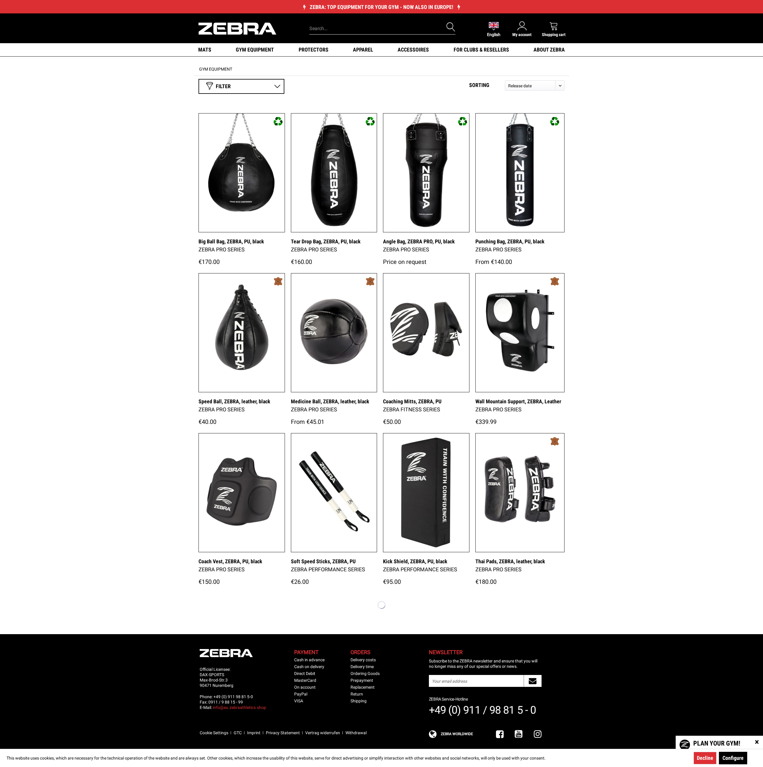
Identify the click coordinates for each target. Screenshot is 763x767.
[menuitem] (372, 19)
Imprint (253, 732)
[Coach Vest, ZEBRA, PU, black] (241, 492)
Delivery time (362, 666)
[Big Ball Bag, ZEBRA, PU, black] (241, 172)
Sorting (479, 85)
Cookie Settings (214, 732)
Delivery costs (363, 659)
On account (305, 687)
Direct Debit (304, 673)
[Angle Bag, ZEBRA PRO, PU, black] (426, 172)
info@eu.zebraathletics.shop (239, 707)
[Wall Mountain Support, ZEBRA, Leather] (520, 332)
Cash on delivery (309, 666)
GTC (238, 732)
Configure (733, 758)
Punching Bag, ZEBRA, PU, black (510, 241)
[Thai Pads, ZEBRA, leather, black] (520, 492)
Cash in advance (309, 659)
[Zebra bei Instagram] (538, 734)
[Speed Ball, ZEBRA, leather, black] (241, 332)
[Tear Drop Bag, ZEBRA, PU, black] (334, 172)
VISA (298, 700)
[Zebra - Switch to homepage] (237, 28)
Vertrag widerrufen (322, 732)
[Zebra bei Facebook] (500, 734)
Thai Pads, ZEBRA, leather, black (510, 561)
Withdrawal (356, 732)
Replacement (363, 687)
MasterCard (305, 680)
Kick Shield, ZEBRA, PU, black (415, 561)
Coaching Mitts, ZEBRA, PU (412, 401)
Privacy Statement (283, 732)
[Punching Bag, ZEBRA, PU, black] (520, 172)
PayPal (300, 694)
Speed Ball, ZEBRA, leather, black (234, 401)
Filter (223, 86)
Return (357, 694)
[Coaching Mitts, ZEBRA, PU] (426, 332)
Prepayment (362, 680)
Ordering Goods (365, 673)
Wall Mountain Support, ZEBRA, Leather (518, 401)
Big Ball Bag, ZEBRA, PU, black (231, 241)
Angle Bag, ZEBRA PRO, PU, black (419, 241)
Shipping (359, 700)
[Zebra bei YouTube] (518, 734)
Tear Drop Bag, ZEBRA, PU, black (326, 241)
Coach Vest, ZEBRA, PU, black (230, 561)
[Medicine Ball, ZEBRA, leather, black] (334, 332)
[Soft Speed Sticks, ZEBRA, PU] (334, 492)
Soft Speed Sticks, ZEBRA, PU (323, 561)
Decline (705, 758)
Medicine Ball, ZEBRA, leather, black (330, 401)
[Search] (450, 27)
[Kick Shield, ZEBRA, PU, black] (426, 492)
